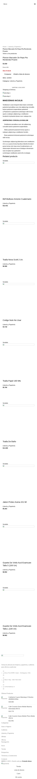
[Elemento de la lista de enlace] (18, 681)
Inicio (3, 745)
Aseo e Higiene (6, 726)
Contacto (4, 759)
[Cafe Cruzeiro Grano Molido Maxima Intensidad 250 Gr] (4, 709)
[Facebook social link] (14, 1)
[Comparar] (5, 195)
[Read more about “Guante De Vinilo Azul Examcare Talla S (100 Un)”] (5, 580)
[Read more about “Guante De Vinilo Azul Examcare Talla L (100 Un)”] (5, 643)
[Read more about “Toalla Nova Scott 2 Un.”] (5, 274)
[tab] (18, 87)
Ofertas (3, 736)
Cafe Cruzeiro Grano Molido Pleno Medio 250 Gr (22, 717)
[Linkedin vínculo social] (21, 1)
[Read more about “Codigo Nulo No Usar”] (5, 334)
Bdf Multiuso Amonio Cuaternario (17, 199)
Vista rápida (5, 218)
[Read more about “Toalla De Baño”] (5, 456)
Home (5, 46)
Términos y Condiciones (9, 755)
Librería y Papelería (14, 46)
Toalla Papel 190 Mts (12, 381)
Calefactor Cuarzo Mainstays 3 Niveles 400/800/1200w (21, 698)
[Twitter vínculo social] (16, 1)
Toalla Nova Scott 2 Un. (13, 260)
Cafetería (4, 730)
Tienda (3, 749)
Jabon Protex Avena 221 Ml (15, 502)
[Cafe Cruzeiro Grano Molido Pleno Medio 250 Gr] (4, 718)
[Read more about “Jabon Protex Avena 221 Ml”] (5, 516)
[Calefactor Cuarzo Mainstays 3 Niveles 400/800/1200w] (4, 699)
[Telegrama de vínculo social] (23, 1)
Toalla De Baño (9, 441)
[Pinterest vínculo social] (19, 1)
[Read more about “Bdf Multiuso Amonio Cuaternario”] (5, 213)
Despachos (5, 752)
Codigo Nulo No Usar (12, 320)
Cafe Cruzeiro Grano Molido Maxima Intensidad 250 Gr (20, 707)
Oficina (3, 740)
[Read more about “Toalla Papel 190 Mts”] (5, 395)
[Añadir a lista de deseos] (5, 209)
